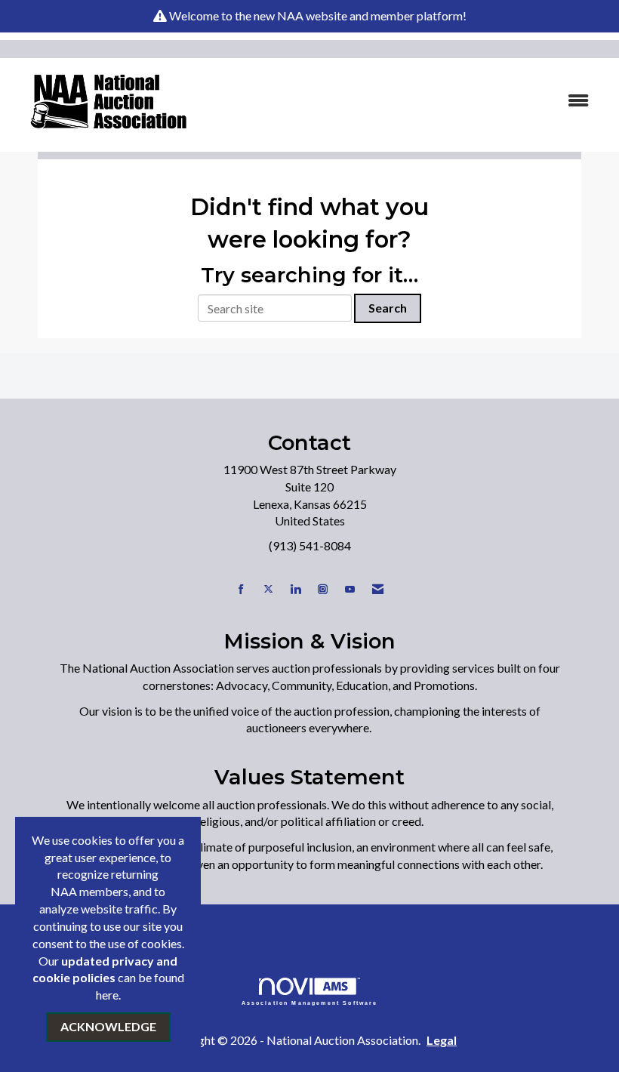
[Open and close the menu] (405, 101)
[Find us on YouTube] (349, 589)
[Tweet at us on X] (268, 589)
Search (387, 307)
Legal (442, 1040)
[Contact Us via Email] (378, 589)
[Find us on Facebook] (241, 589)
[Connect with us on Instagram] (322, 589)
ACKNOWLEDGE (108, 1026)
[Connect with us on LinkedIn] (295, 589)
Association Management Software (310, 1003)
